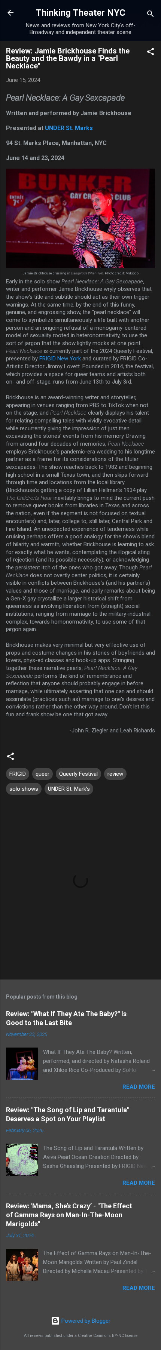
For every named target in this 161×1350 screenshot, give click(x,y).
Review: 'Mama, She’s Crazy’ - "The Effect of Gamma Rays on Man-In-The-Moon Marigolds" (69, 1215)
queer (42, 774)
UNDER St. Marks (69, 128)
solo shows (23, 788)
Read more (138, 1086)
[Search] (150, 15)
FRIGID (17, 774)
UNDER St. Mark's (69, 788)
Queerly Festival (78, 774)
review (115, 774)
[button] (150, 53)
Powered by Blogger (85, 1320)
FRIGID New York (60, 358)
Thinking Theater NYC (80, 12)
